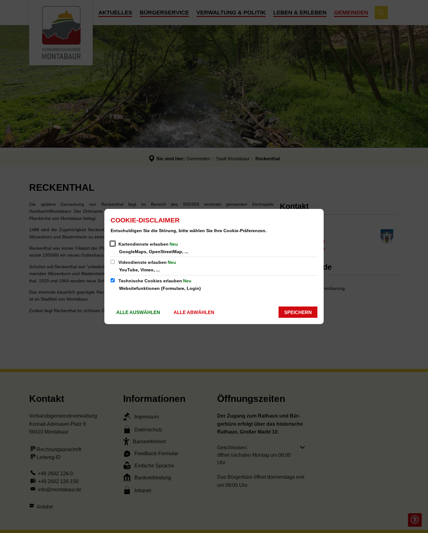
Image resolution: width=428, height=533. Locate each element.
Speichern (298, 312)
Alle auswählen (138, 312)
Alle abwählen (194, 312)
